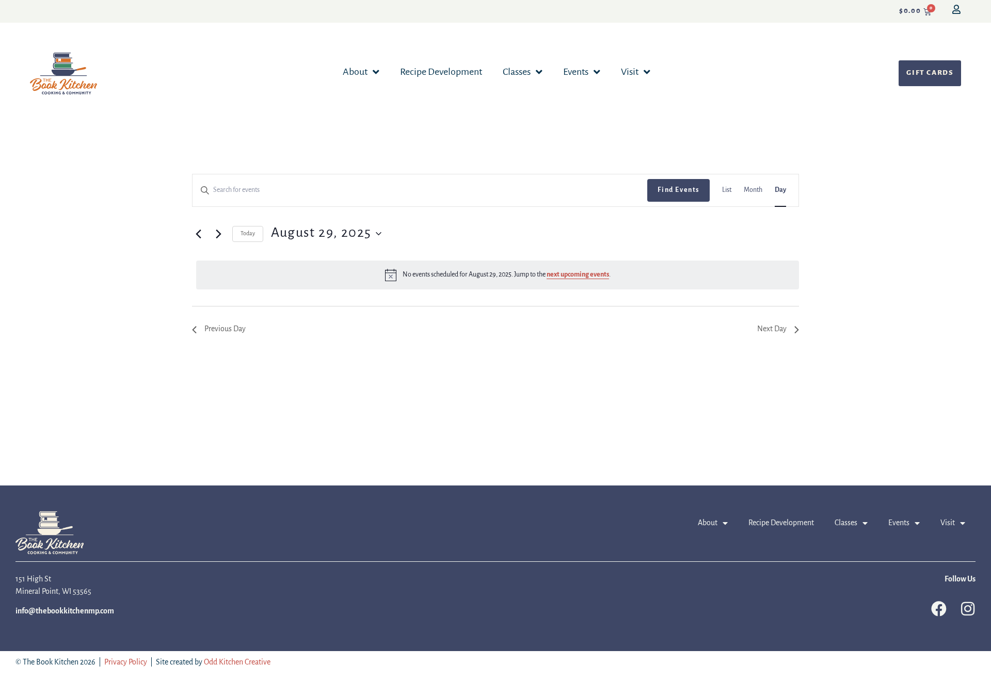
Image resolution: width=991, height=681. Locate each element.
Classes (517, 72)
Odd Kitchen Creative (237, 662)
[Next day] (218, 234)
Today (248, 234)
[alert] (497, 275)
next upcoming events (578, 275)
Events (575, 72)
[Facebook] (939, 609)
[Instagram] (968, 609)
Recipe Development (441, 72)
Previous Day (225, 329)
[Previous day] (198, 234)
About (355, 72)
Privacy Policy (125, 662)
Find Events (678, 190)
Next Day (772, 329)
